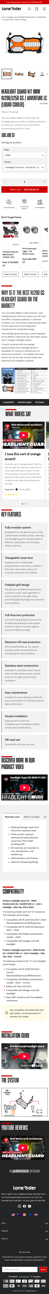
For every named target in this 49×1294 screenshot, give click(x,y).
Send (43, 1269)
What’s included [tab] (31, 816)
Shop (3, 1223)
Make (6, 150)
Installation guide (24, 402)
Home (3, 17)
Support (4, 1231)
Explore (4, 1238)
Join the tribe (24, 1252)
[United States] (13, 1214)
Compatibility (8, 402)
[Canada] (24, 1214)
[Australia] (19, 1214)
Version (7, 162)
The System (39, 402)
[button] (24, 86)
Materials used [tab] (12, 816)
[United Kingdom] (36, 1214)
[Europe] (30, 1214)
